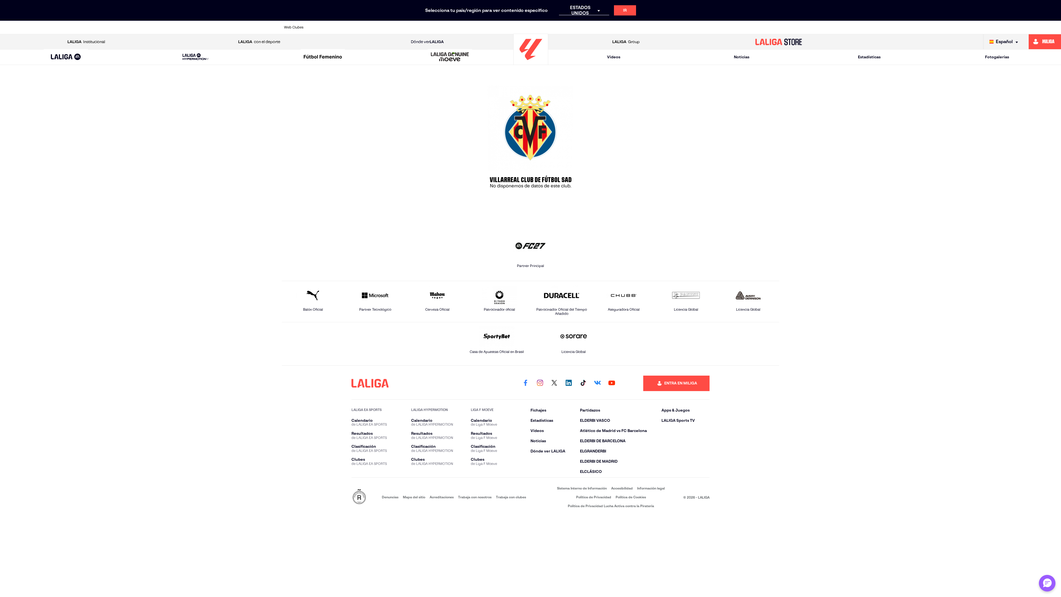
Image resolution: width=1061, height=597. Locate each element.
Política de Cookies (631, 497)
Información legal (651, 488)
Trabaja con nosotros (475, 497)
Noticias (741, 57)
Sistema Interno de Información (582, 488)
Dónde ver (427, 42)
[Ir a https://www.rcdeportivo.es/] (607, 27)
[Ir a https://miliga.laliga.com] (1045, 41)
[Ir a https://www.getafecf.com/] (489, 27)
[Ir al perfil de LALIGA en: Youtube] (612, 383)
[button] (66, 57)
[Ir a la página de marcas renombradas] (359, 497)
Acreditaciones (442, 497)
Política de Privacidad (593, 497)
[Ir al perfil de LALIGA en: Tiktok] (583, 383)
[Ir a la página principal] (531, 62)
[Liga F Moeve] (323, 57)
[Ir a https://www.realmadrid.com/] (678, 27)
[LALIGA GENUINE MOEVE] (450, 57)
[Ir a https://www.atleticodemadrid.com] (346, 27)
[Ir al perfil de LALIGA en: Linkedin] (569, 383)
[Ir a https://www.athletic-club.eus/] (323, 27)
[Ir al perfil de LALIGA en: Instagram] (540, 383)
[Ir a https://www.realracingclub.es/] (560, 27)
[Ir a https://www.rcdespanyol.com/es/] (631, 27)
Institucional (86, 42)
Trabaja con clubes (511, 497)
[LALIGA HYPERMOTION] (196, 57)
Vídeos (613, 57)
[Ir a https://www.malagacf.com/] (536, 27)
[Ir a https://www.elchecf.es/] (441, 27)
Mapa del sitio (414, 497)
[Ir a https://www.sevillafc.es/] (725, 27)
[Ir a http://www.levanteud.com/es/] (512, 27)
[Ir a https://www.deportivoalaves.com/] (418, 27)
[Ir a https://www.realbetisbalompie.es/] (654, 27)
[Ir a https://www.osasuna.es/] (370, 27)
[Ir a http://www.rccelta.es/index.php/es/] (394, 27)
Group (626, 42)
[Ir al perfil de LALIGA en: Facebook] (525, 383)
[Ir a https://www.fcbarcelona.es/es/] (465, 27)
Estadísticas (869, 57)
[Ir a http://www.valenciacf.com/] (749, 27)
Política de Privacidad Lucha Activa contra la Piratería (611, 506)
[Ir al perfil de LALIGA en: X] (554, 383)
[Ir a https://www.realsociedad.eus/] (702, 27)
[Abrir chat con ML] (1047, 583)
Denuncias (390, 497)
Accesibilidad (622, 488)
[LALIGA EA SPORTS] (66, 57)
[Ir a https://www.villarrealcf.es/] (773, 27)
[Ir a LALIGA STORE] (778, 41)
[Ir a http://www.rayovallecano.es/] (583, 27)
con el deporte (259, 42)
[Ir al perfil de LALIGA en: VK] (597, 383)
